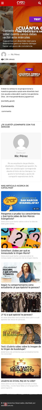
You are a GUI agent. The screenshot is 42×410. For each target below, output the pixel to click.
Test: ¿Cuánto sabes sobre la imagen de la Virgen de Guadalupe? (21, 348)
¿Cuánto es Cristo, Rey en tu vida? (18, 381)
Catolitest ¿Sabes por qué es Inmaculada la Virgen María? (15, 252)
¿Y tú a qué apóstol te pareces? (17, 314)
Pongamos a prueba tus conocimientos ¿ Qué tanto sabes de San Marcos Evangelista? (20, 216)
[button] (2, 3)
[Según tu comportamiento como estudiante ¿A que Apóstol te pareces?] (21, 272)
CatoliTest (7, 188)
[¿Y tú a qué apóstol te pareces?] (21, 302)
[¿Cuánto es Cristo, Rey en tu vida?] (21, 368)
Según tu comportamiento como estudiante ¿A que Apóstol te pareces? (20, 286)
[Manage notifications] (5, 404)
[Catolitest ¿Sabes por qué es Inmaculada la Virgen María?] (21, 238)
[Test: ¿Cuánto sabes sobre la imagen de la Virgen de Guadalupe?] (21, 334)
